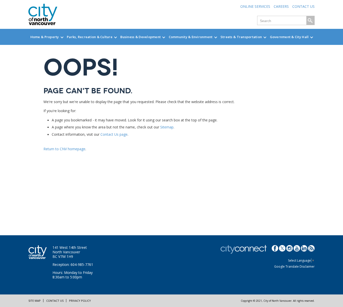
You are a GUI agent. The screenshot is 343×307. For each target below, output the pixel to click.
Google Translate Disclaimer (294, 266)
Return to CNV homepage (64, 148)
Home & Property (44, 37)
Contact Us (303, 6)
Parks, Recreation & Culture (89, 37)
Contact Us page (114, 134)
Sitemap (167, 127)
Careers (281, 6)
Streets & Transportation (241, 37)
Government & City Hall (289, 37)
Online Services (255, 6)
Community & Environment (191, 37)
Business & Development (140, 37)
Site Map (34, 300)
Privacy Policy (80, 300)
